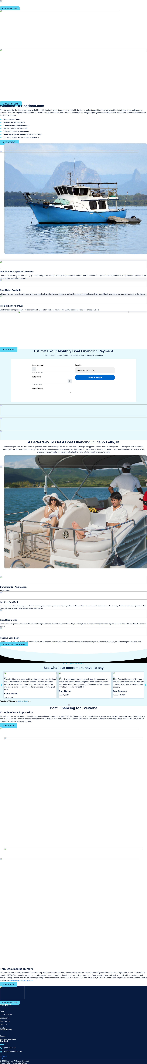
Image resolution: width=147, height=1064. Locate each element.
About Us (134, 4)
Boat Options (124, 4)
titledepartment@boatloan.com (20, 980)
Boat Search (111, 4)
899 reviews (23, 701)
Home (86, 4)
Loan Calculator (98, 4)
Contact (144, 4)
